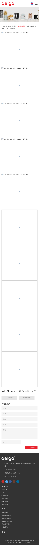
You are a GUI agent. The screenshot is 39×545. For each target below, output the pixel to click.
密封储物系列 (6, 518)
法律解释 (5, 504)
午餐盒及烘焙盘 (7, 521)
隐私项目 (5, 501)
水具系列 (5, 527)
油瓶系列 (5, 512)
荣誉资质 (5, 495)
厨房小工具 (6, 524)
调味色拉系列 (6, 515)
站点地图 (5, 498)
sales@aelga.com (10, 469)
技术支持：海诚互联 (15, 543)
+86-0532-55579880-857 (12, 473)
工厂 (3, 493)
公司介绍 (5, 490)
